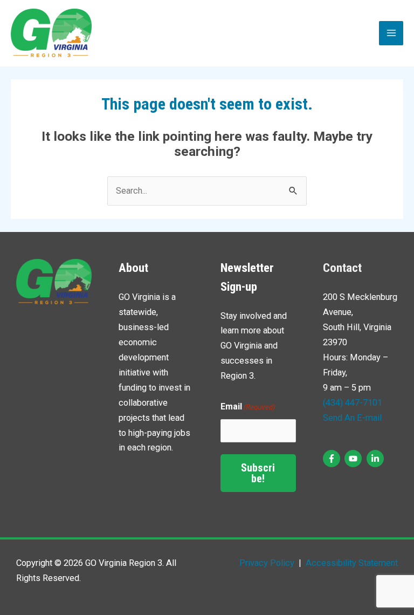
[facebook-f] (333, 458)
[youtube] (354, 458)
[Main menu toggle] (391, 33)
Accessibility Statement (350, 563)
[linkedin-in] (377, 458)
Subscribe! (258, 473)
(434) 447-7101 (352, 403)
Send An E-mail (352, 418)
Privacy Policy (266, 563)
